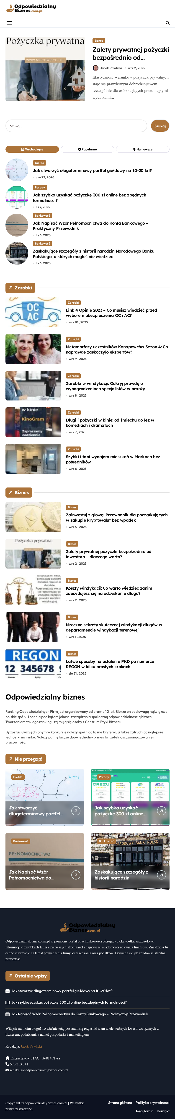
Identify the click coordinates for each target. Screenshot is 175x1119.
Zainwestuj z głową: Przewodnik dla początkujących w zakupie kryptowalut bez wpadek (116, 517)
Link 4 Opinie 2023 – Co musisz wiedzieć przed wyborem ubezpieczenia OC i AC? (111, 313)
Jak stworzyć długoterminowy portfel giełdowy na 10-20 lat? (92, 170)
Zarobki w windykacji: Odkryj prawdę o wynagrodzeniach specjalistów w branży (105, 386)
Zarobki (73, 302)
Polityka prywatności (153, 1102)
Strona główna (120, 1102)
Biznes (99, 40)
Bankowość (42, 215)
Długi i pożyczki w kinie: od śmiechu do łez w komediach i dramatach (110, 422)
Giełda (39, 163)
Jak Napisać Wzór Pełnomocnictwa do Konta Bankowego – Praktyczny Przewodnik (90, 226)
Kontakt (163, 1111)
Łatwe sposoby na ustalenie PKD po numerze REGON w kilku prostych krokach (110, 664)
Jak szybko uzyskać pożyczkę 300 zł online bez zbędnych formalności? (119, 816)
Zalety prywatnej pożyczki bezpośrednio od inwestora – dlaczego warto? (131, 61)
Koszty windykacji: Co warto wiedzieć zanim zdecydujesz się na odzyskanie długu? (109, 590)
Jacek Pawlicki (111, 68)
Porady (40, 187)
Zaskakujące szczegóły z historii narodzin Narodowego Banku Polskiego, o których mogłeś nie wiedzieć (93, 253)
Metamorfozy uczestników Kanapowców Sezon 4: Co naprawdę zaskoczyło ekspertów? (117, 349)
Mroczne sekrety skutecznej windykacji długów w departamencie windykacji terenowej (114, 627)
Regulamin (144, 1111)
